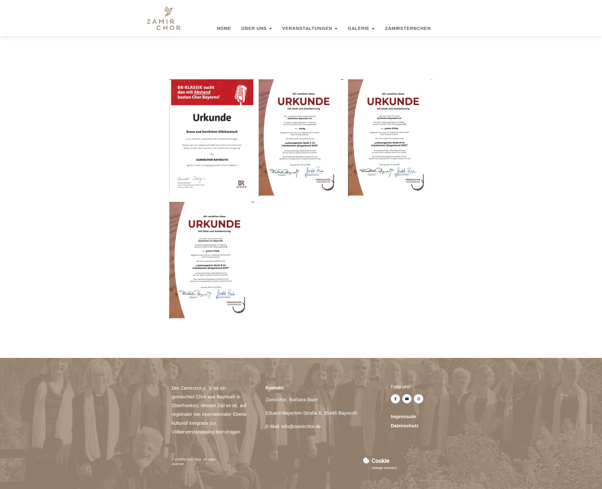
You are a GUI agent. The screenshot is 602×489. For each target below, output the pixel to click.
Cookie (380, 460)
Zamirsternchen (408, 28)
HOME (224, 28)
